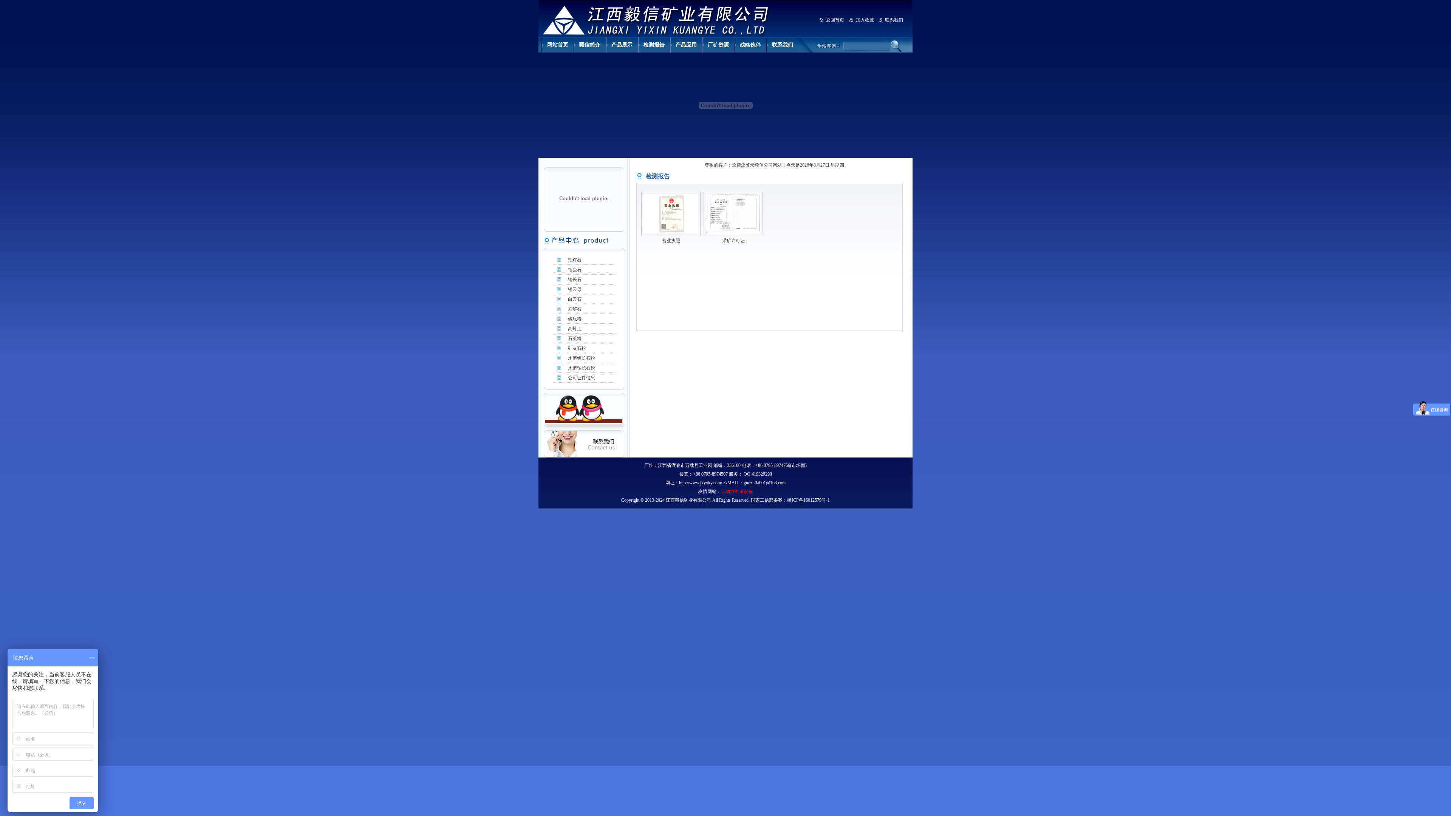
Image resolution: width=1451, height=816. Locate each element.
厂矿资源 (718, 45)
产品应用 (686, 45)
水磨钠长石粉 (581, 368)
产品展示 (622, 45)
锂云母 (575, 289)
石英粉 (575, 338)
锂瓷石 (575, 269)
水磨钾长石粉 (581, 358)
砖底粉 (575, 318)
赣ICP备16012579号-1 (808, 500)
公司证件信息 (581, 377)
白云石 (575, 299)
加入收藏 (865, 20)
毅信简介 (589, 45)
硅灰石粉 (577, 348)
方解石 (575, 309)
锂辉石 (575, 260)
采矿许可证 (733, 240)
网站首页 (557, 45)
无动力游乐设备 (737, 491)
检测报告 (654, 45)
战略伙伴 (750, 45)
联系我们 (894, 20)
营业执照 (671, 240)
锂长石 (575, 279)
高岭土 (575, 328)
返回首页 (835, 20)
